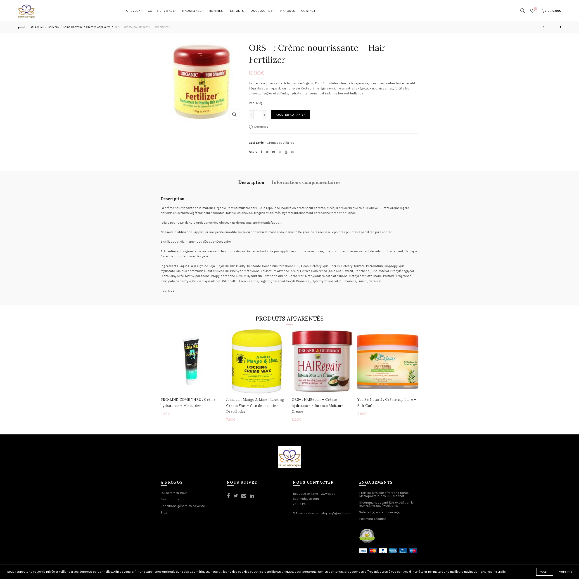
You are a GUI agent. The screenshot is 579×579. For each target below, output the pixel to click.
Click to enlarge (234, 114)
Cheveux (133, 11)
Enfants (237, 11)
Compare (261, 127)
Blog (164, 512)
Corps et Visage (161, 11)
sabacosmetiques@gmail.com (328, 513)
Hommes (216, 11)
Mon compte (170, 499)
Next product (557, 27)
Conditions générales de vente (183, 506)
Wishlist (535, 8)
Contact (308, 11)
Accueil (39, 27)
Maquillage (192, 11)
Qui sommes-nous (174, 493)
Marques (287, 11)
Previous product (546, 27)
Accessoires (262, 11)
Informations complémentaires (306, 182)
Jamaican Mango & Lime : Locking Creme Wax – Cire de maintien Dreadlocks (255, 405)
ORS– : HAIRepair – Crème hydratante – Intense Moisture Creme (318, 405)
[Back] (21, 27)
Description (251, 182)
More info (565, 572)
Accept (545, 571)
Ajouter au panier (291, 115)
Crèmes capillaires (98, 27)
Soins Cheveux (73, 27)
